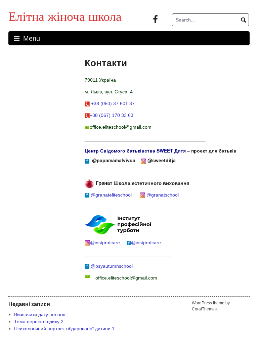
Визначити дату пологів (39, 314)
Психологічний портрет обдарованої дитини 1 (64, 328)
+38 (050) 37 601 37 (113, 103)
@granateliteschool (112, 195)
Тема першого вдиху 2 (38, 321)
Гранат (103, 182)
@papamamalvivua (114, 160)
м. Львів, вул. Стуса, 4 (109, 91)
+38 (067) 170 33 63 (111, 115)
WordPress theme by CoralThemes (211, 306)
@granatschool (162, 195)
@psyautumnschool (112, 266)
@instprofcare (106, 242)
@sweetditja (162, 160)
